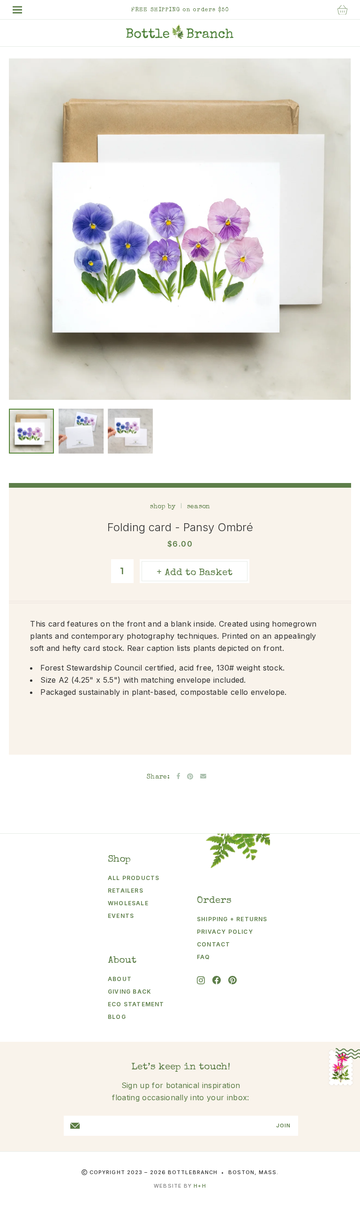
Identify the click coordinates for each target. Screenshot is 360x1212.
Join (283, 1125)
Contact (213, 944)
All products (133, 877)
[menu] (22, 10)
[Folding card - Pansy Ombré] (31, 431)
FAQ (203, 956)
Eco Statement (136, 1004)
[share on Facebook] (178, 776)
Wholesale (128, 903)
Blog (117, 1016)
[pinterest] (232, 980)
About (120, 978)
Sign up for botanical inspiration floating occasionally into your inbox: (180, 1091)
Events (121, 915)
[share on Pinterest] (190, 776)
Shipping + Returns (225, 919)
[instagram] (201, 980)
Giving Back (129, 991)
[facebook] (216, 980)
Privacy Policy (225, 931)
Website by (180, 1186)
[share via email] (203, 776)
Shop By (163, 507)
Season (198, 507)
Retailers (125, 890)
